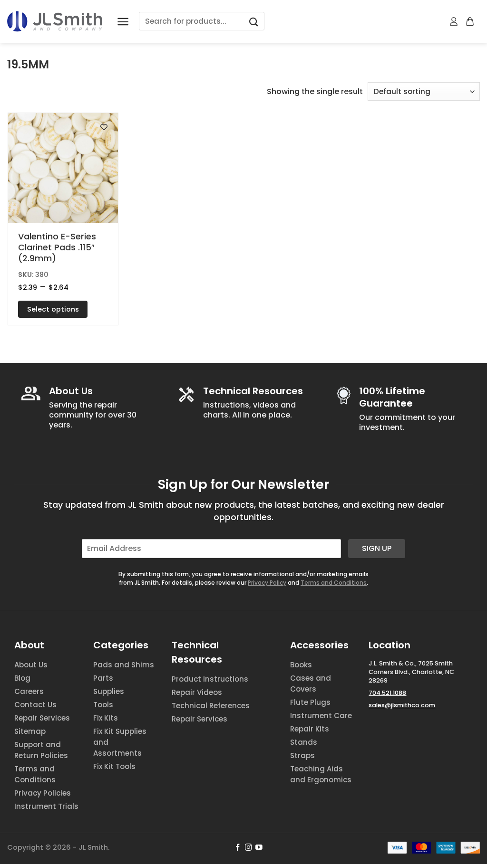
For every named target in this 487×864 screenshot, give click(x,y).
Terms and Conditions (334, 583)
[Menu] (123, 21)
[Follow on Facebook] (238, 848)
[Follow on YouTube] (259, 848)
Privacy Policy (267, 583)
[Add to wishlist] (104, 127)
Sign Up (376, 548)
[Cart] (470, 21)
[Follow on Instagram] (248, 848)
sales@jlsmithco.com (402, 705)
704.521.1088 (387, 693)
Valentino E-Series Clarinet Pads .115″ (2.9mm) (57, 247)
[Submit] (253, 21)
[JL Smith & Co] (54, 21)
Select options (53, 309)
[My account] (454, 21)
